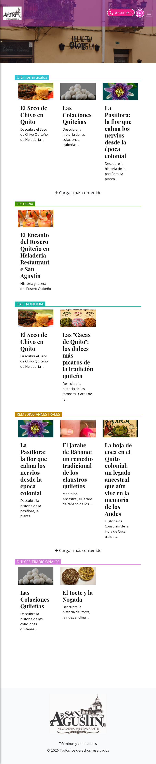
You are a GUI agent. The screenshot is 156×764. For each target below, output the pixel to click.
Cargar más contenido (80, 192)
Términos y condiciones (78, 743)
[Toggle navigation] (149, 13)
